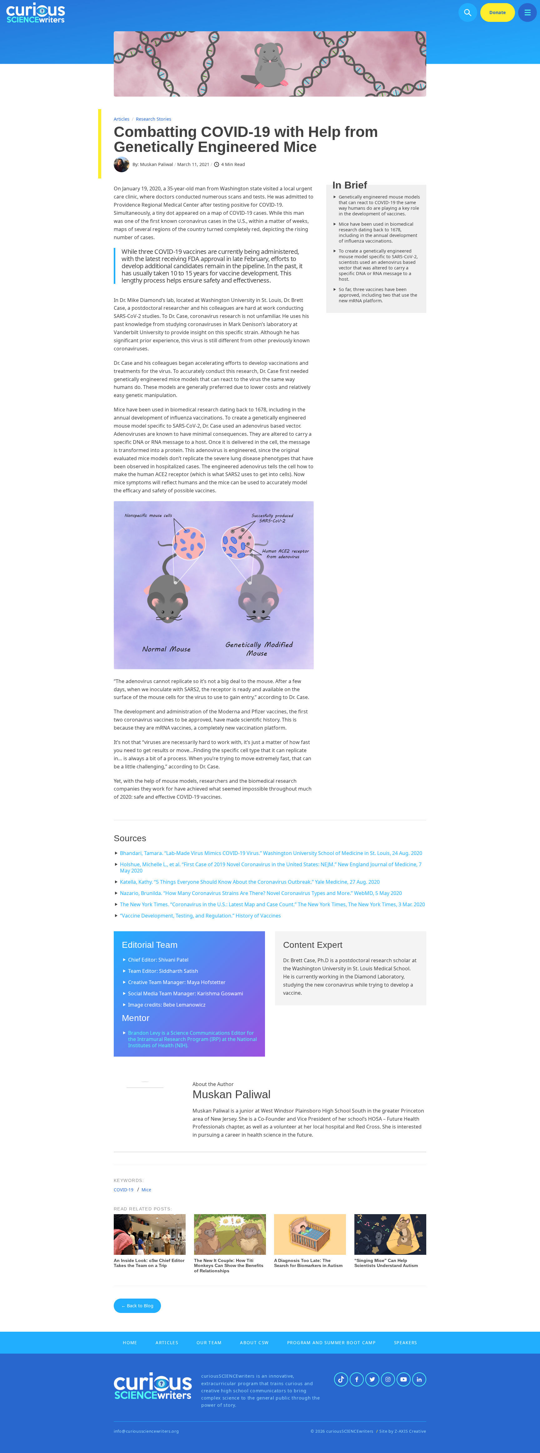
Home (130, 1342)
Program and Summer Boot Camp (331, 1342)
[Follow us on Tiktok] (341, 1379)
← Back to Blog (137, 1306)
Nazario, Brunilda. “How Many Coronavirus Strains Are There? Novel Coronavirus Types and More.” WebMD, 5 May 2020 (261, 893)
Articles (121, 119)
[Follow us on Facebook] (357, 1379)
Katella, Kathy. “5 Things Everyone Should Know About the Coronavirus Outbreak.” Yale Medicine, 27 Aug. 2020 (250, 881)
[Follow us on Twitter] (372, 1379)
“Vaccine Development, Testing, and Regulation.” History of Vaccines (200, 915)
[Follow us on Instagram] (388, 1379)
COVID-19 (123, 1190)
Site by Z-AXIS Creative (402, 1431)
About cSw (254, 1342)
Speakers (405, 1342)
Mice (146, 1190)
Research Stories (153, 119)
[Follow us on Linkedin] (419, 1379)
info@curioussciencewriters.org (146, 1431)
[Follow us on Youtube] (404, 1379)
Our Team (209, 1342)
